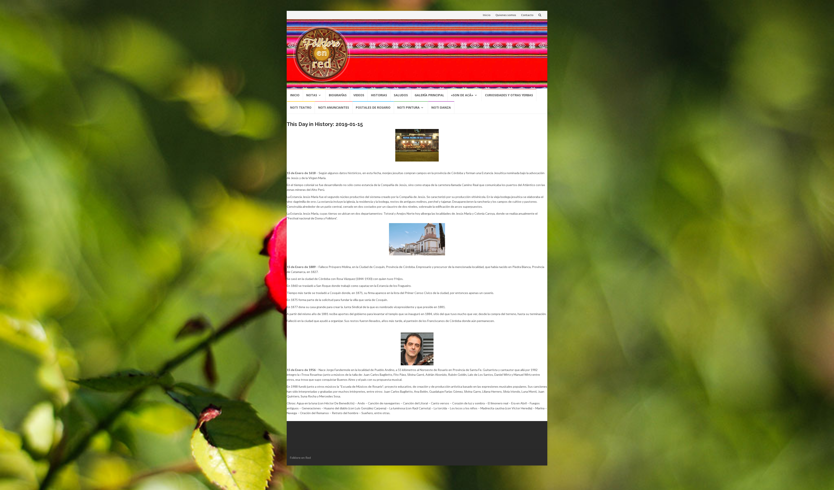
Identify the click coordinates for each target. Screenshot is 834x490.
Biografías (338, 95)
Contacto (527, 15)
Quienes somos (505, 15)
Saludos (401, 95)
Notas (311, 95)
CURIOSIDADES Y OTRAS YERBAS (509, 95)
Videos (358, 95)
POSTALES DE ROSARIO (373, 107)
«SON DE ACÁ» (462, 95)
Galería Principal (429, 95)
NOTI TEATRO (300, 107)
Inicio (486, 15)
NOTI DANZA (441, 107)
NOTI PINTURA (408, 107)
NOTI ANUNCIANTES (333, 107)
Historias (379, 95)
